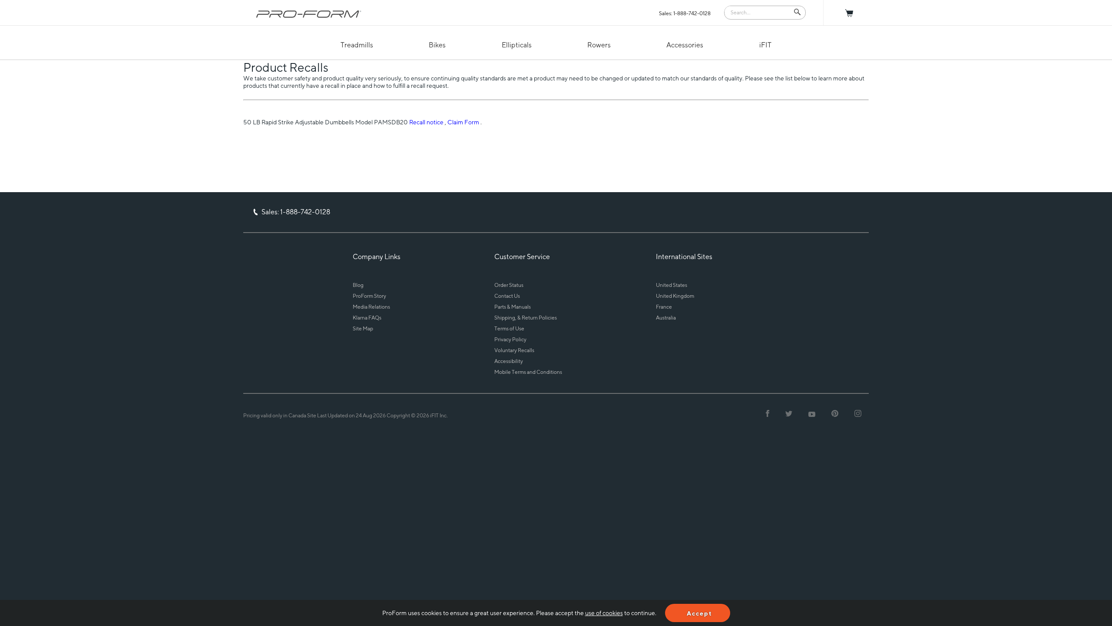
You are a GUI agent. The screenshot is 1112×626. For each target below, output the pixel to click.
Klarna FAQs (367, 317)
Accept (699, 613)
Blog (358, 285)
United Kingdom (675, 296)
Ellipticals (517, 45)
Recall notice (426, 122)
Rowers (599, 45)
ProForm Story (369, 296)
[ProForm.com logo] (308, 14)
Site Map (363, 328)
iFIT (765, 45)
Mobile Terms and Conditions (528, 372)
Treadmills (357, 45)
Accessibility (508, 361)
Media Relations (371, 306)
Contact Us (507, 296)
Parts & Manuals (512, 306)
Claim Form (463, 122)
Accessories (684, 45)
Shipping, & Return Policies (525, 317)
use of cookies (604, 612)
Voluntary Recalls (514, 350)
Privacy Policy (510, 339)
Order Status (508, 285)
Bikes (437, 45)
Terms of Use (509, 328)
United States (671, 285)
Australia (666, 317)
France (664, 306)
